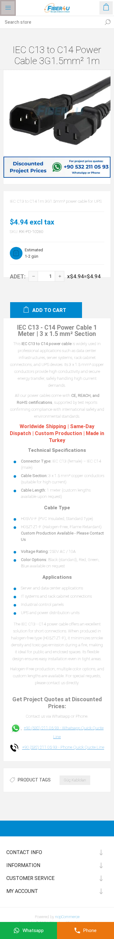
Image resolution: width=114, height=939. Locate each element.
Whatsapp (33, 930)
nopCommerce (67, 917)
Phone (90, 930)
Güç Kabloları (75, 780)
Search (107, 22)
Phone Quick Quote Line (82, 747)
